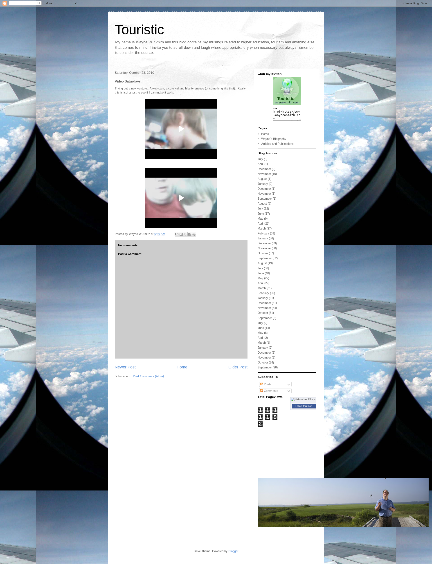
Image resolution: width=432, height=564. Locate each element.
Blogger (233, 551)
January (263, 183)
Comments (270, 390)
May (260, 218)
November (264, 174)
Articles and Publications (277, 143)
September (265, 198)
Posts (267, 384)
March (262, 228)
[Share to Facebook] (189, 234)
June (261, 213)
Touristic (139, 29)
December (264, 169)
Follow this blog (303, 406)
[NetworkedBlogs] (303, 399)
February (263, 233)
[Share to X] (185, 234)
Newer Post (125, 367)
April (260, 164)
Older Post (238, 367)
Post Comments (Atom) (148, 376)
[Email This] (177, 234)
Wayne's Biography (273, 138)
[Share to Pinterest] (194, 234)
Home (182, 367)
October (263, 253)
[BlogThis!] (181, 234)
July (260, 159)
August (262, 179)
